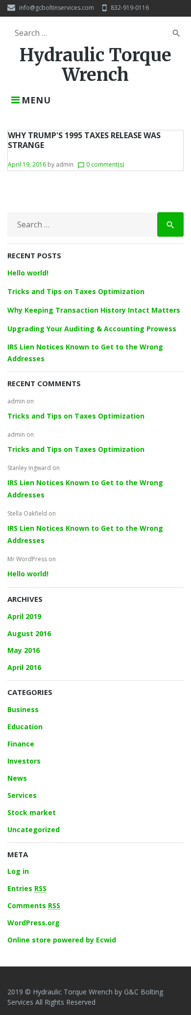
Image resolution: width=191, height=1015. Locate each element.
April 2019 (24, 616)
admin (64, 164)
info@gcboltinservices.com (56, 7)
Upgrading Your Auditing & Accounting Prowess (91, 328)
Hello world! (27, 272)
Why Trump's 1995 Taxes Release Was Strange (84, 140)
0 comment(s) (100, 164)
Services (22, 795)
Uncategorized (33, 829)
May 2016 (23, 650)
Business (23, 709)
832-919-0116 (130, 7)
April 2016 (24, 667)
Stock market (31, 812)
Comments (33, 905)
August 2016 (29, 633)
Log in (18, 871)
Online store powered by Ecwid (61, 939)
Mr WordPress (27, 559)
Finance (20, 743)
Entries (27, 888)
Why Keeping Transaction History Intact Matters (93, 310)
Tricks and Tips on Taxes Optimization (75, 291)
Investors (24, 761)
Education (25, 726)
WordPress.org (33, 922)
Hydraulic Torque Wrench (95, 65)
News (17, 778)
